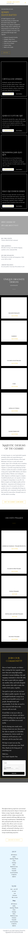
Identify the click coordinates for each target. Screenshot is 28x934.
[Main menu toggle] (25, 2)
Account (14, 891)
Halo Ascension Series (13, 191)
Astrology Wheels (14, 858)
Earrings (14, 862)
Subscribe (14, 773)
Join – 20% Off (14, 889)
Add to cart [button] (14, 594)
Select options (9, 93)
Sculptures (14, 874)
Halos (14, 864)
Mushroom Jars (14, 866)
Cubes (14, 860)
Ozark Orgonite (13, 2)
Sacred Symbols (14, 872)
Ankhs (14, 856)
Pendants (14, 868)
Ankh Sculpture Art (12, 116)
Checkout (14, 895)
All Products (14, 854)
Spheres (14, 876)
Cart (15, 893)
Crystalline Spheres (12, 79)
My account (15, 897)
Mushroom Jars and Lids (12, 153)
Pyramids (14, 870)
